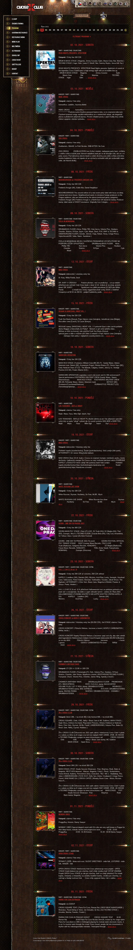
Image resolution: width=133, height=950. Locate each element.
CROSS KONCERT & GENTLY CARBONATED (74, 618)
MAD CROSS (63, 270)
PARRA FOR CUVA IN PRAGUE (69, 899)
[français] (95, 3)
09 (70, 30)
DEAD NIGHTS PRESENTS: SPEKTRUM (72, 53)
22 (122, 30)
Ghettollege (16, 64)
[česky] (80, 3)
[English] (85, 3)
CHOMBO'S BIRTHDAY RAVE (69, 664)
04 (50, 30)
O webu (128, 938)
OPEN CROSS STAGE (66, 853)
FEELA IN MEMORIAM (66, 221)
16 (98, 30)
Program (15, 28)
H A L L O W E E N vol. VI (68, 569)
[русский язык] (105, 3)
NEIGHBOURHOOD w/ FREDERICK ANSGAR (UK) (76, 180)
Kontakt (15, 73)
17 (102, 30)
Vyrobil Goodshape (118, 938)
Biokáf (14, 69)
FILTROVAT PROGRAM (82, 36)
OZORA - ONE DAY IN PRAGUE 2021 (71, 523)
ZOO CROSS (63, 138)
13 (86, 30)
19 (110, 30)
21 (118, 30)
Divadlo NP (16, 55)
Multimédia (16, 46)
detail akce (92, 78)
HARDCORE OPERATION (67, 355)
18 (106, 30)
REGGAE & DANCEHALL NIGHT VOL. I (72, 311)
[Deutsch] (90, 3)
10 (74, 30)
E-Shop (14, 19)
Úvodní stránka (17, 24)
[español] (100, 3)
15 (94, 30)
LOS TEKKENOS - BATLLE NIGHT (70, 406)
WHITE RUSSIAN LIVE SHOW (69, 486)
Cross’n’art (16, 60)
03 (46, 30)
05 (54, 30)
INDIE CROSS (63, 97)
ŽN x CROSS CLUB (65, 712)
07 (62, 30)
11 (78, 30)
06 (58, 30)
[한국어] (110, 3)
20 (114, 30)
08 (66, 30)
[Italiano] (125, 3)
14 (90, 30)
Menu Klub (16, 42)
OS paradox (16, 51)
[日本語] (120, 3)
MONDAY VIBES (64, 814)
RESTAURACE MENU (18, 37)
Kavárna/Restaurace (19, 33)
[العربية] (115, 3)
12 (82, 30)
